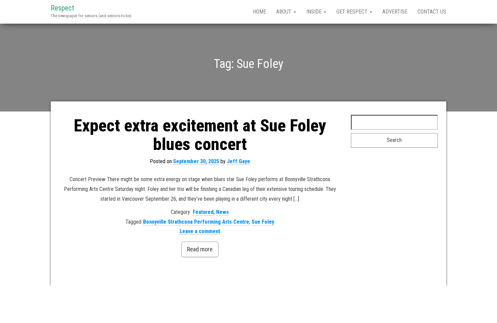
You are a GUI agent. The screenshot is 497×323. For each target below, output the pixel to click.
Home (259, 11)
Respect (62, 8)
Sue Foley (263, 222)
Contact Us (432, 11)
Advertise (394, 11)
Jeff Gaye (238, 161)
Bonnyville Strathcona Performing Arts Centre (196, 222)
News (222, 212)
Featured (203, 212)
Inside (314, 11)
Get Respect (352, 11)
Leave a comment (200, 231)
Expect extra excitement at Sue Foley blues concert (200, 135)
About (284, 11)
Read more (200, 249)
